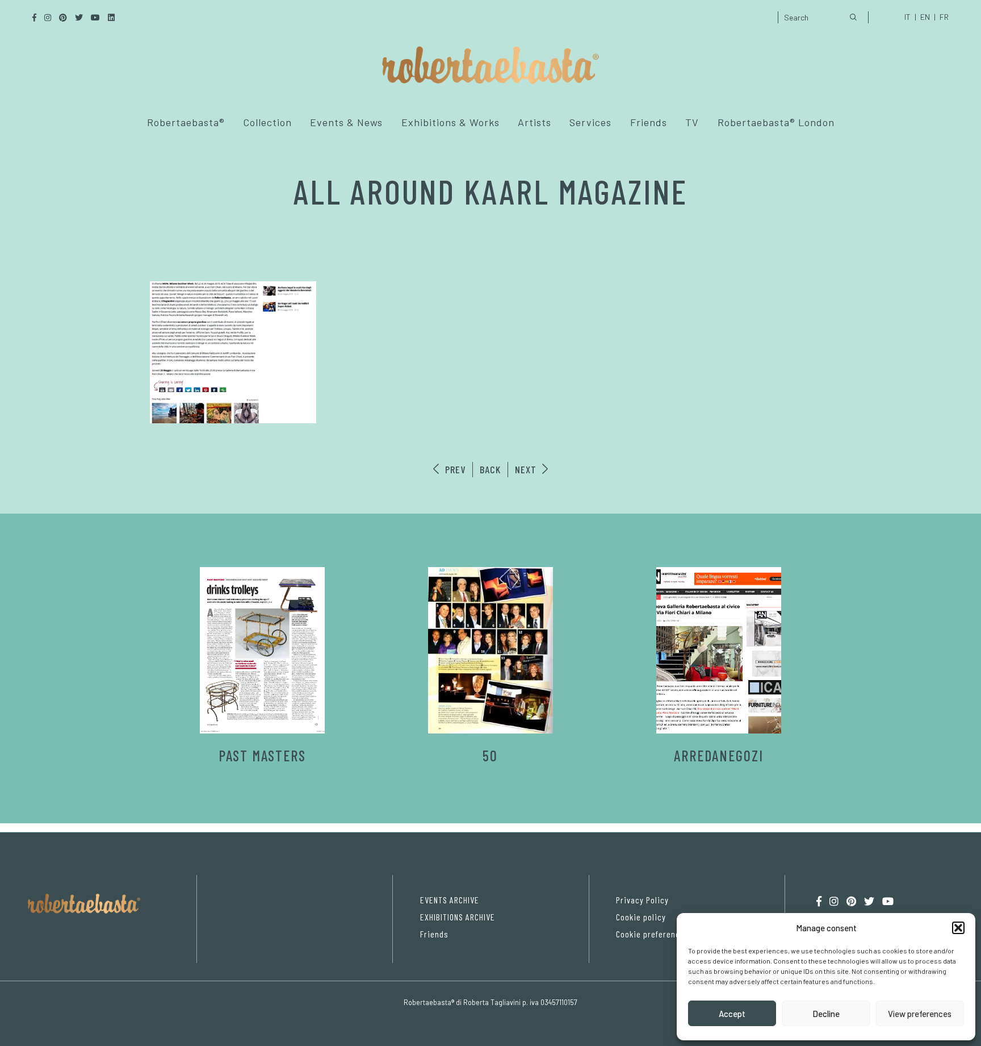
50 (490, 755)
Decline (826, 1014)
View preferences (919, 1014)
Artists (534, 122)
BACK (490, 469)
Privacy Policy (642, 899)
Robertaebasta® (186, 122)
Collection (267, 122)
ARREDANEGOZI (719, 755)
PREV (454, 469)
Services (590, 122)
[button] (958, 928)
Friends (648, 122)
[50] (490, 650)
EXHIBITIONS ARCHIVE (457, 916)
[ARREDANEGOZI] (718, 650)
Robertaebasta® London (776, 122)
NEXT (527, 469)
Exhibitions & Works (450, 122)
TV (692, 122)
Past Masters (262, 755)
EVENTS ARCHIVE (449, 899)
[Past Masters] (262, 650)
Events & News (346, 122)
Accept (732, 1014)
